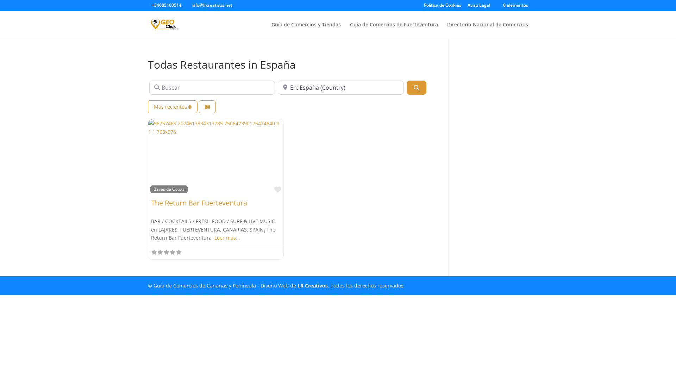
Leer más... (227, 237)
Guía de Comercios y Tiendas (306, 25)
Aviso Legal (479, 5)
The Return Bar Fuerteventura (199, 203)
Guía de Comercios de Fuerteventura (394, 25)
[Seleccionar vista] (207, 106)
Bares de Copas (169, 189)
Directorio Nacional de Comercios (487, 25)
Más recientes (171, 106)
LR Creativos (313, 285)
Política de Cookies (442, 5)
